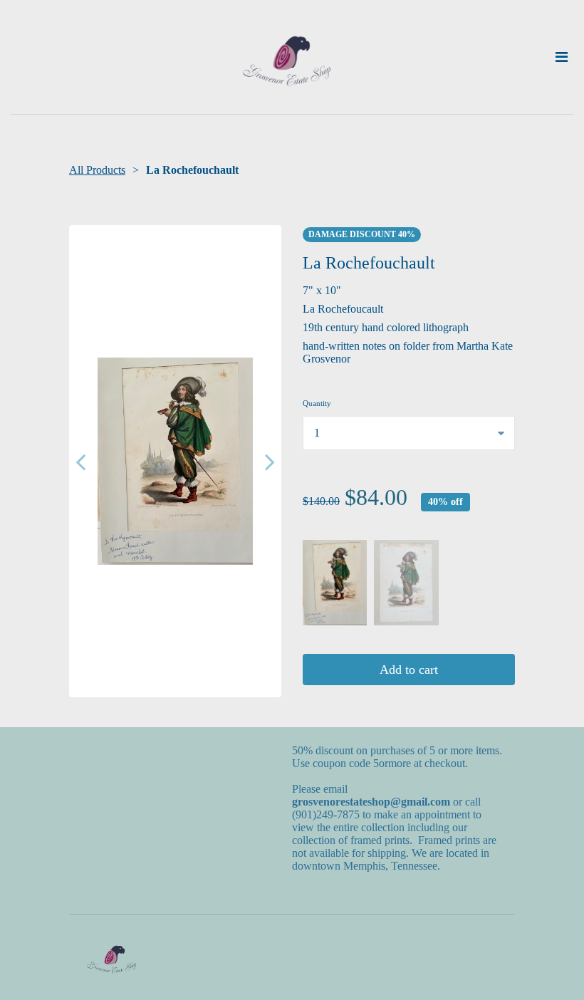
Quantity (317, 403)
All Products (97, 170)
